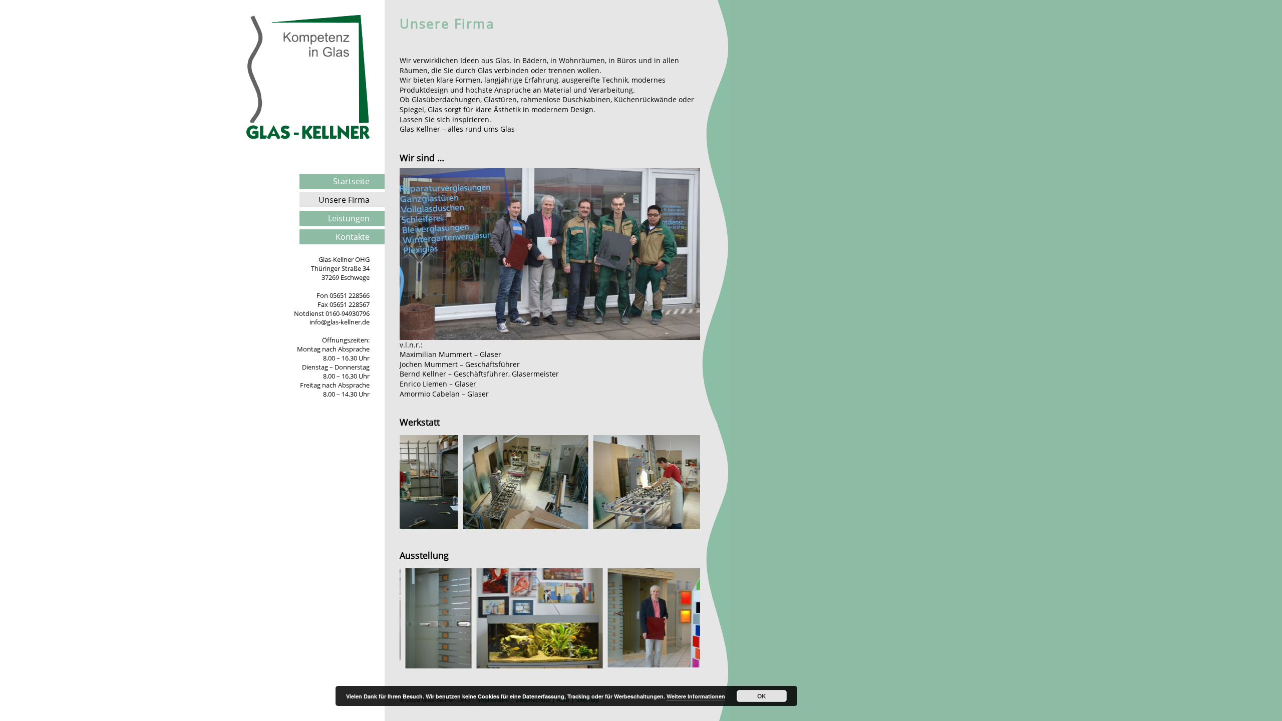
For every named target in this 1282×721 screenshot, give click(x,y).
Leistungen (349, 218)
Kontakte (353, 236)
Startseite (351, 181)
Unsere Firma (344, 199)
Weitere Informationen (696, 696)
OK (761, 695)
